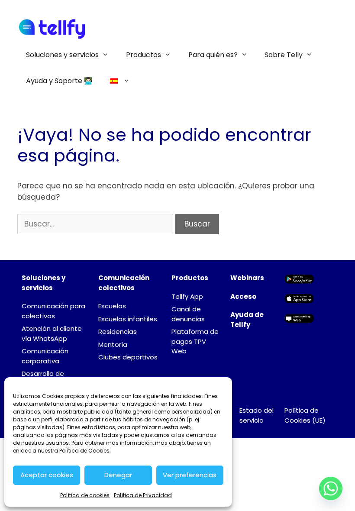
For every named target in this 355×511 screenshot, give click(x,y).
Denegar (118, 474)
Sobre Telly (284, 55)
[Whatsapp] (330, 488)
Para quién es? (213, 55)
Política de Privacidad (143, 495)
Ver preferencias (189, 474)
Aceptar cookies (46, 474)
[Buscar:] (96, 224)
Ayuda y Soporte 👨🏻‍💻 (59, 81)
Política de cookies (85, 495)
